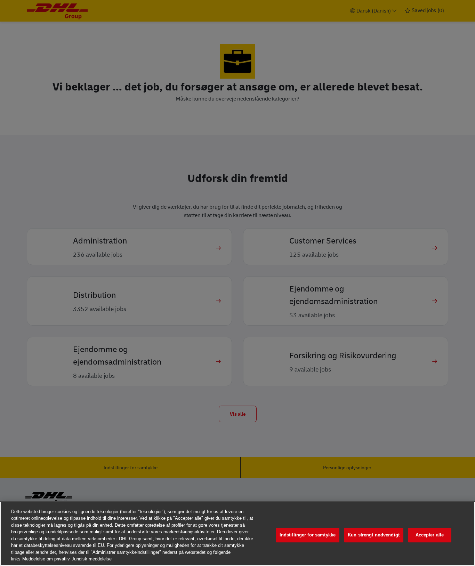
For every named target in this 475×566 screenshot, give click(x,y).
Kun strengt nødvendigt (374, 534)
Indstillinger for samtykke (308, 534)
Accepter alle (430, 534)
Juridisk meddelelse (92, 558)
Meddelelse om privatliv (46, 558)
